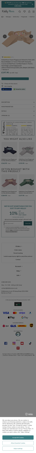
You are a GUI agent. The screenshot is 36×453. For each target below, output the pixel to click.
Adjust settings (18, 448)
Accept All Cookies (18, 437)
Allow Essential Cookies (18, 443)
